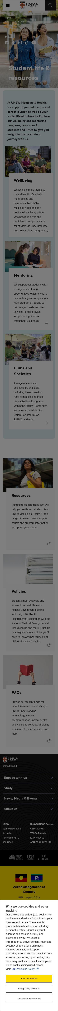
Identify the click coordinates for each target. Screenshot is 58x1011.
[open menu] (8, 5)
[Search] (50, 5)
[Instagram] (20, 42)
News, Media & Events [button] (21, 798)
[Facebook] (13, 42)
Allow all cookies (28, 978)
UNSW (8, 18)
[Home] (29, 5)
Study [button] (8, 788)
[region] (29, 955)
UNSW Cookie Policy (25, 969)
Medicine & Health (17, 21)
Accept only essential (29, 988)
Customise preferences (29, 998)
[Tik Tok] (27, 42)
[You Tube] (33, 42)
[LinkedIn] (7, 42)
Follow (9, 37)
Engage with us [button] (15, 778)
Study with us (14, 24)
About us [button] (10, 809)
